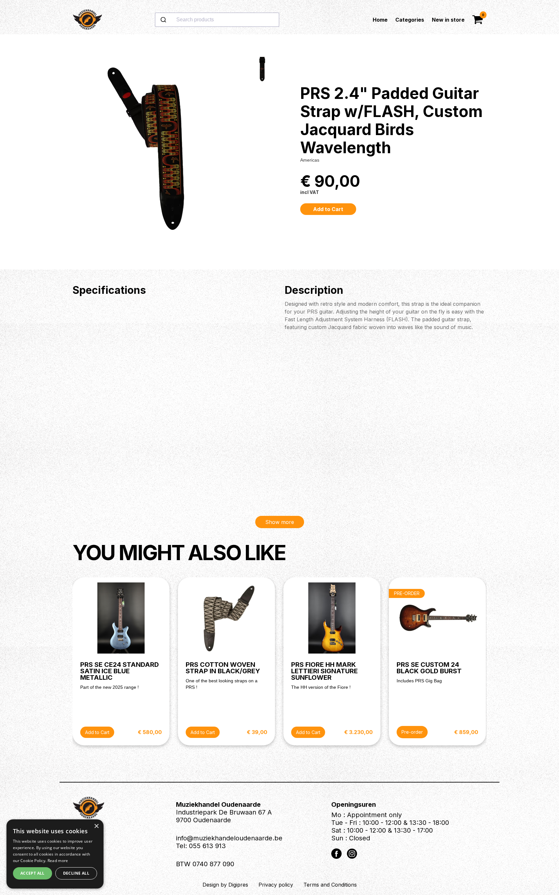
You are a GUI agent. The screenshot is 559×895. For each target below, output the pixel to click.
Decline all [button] (76, 873)
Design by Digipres (225, 884)
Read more (58, 860)
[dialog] (55, 854)
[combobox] (238, 20)
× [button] (96, 826)
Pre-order (412, 732)
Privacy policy (275, 884)
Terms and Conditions (330, 884)
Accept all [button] (32, 873)
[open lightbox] (155, 152)
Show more (279, 522)
